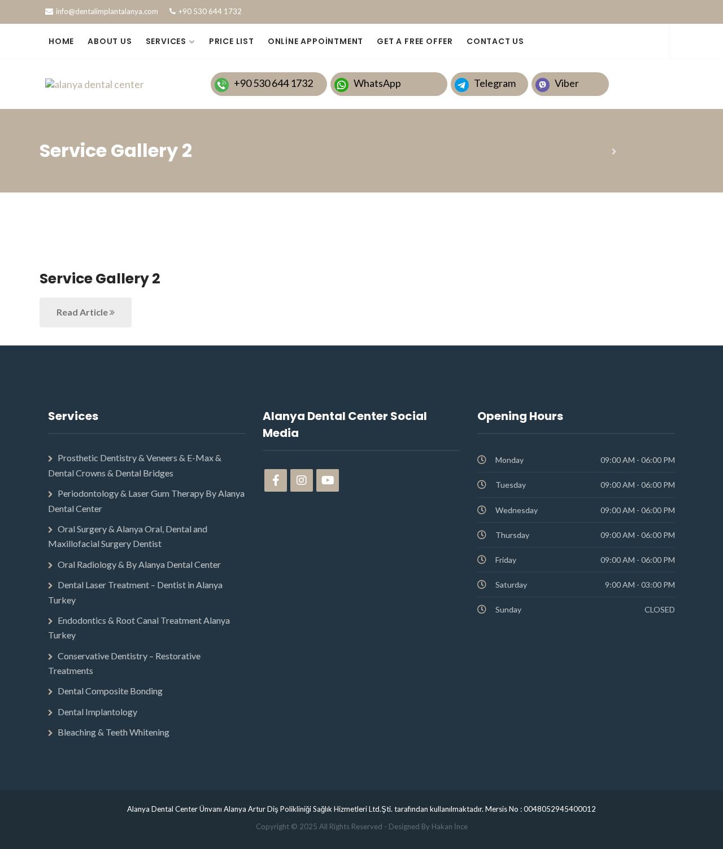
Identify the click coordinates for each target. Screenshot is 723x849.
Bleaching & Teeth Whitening (113, 732)
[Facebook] (275, 480)
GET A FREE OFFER (415, 41)
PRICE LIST (231, 41)
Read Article (83, 312)
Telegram (495, 83)
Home (596, 150)
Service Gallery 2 (100, 278)
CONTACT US (495, 41)
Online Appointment (315, 41)
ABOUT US (110, 41)
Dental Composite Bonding (110, 690)
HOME (61, 41)
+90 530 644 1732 (210, 11)
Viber (567, 83)
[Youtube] (327, 480)
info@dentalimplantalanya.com (107, 11)
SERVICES (166, 41)
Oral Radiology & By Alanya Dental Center (139, 564)
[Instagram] (301, 480)
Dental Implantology (97, 711)
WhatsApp (377, 83)
